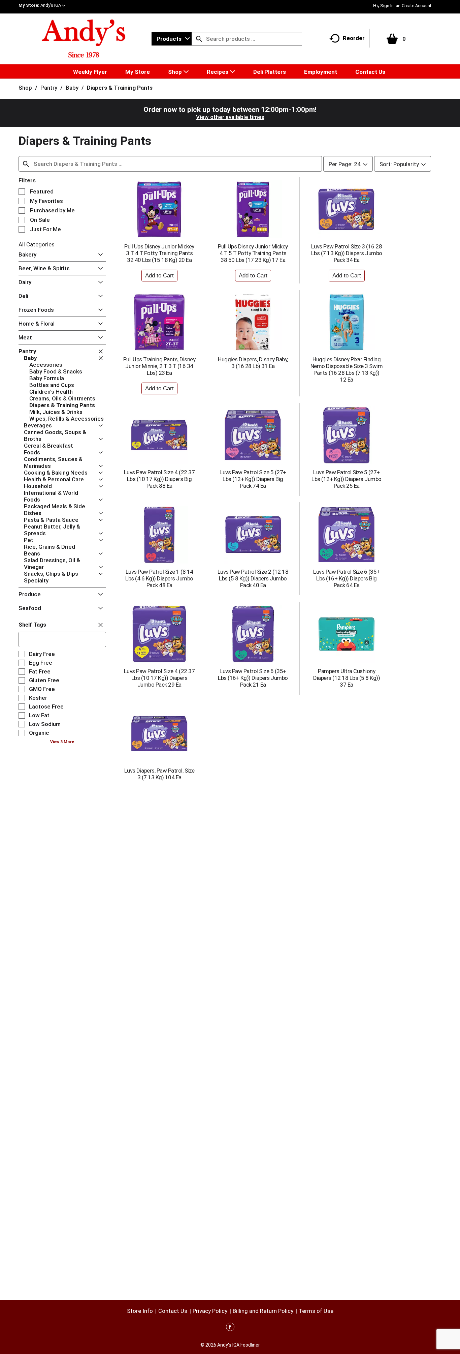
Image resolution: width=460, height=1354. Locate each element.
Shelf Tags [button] (32, 625)
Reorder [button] (354, 38)
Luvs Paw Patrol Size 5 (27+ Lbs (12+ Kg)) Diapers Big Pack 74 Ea (253, 479)
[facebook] (230, 1328)
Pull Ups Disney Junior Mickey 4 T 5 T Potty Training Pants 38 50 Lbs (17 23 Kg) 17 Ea (253, 253)
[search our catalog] (199, 39)
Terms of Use (316, 1310)
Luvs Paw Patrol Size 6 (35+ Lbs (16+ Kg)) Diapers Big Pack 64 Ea (346, 578)
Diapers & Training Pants (120, 87)
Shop (25, 87)
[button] (52, 5)
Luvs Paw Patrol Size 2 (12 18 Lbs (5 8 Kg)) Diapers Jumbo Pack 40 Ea (253, 578)
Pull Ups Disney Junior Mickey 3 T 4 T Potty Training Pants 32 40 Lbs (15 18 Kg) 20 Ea (159, 253)
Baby (72, 87)
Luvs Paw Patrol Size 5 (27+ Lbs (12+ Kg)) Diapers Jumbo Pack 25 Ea (346, 479)
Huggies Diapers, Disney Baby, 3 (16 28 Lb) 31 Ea (253, 362)
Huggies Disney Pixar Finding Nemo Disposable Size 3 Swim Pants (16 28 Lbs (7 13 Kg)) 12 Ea (346, 369)
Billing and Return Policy (263, 1310)
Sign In (387, 5)
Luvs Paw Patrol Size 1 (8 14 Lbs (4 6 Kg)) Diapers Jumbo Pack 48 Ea (159, 578)
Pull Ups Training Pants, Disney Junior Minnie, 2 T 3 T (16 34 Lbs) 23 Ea (159, 366)
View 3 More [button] (62, 742)
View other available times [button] (230, 117)
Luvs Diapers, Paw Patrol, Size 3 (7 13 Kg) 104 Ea (159, 774)
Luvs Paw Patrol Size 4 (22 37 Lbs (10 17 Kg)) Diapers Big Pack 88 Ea (159, 479)
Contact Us (172, 1310)
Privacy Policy (210, 1310)
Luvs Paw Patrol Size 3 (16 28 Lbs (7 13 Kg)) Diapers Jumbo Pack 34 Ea (346, 253)
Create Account (416, 5)
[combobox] (172, 39)
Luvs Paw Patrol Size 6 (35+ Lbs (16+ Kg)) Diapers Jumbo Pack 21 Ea (253, 678)
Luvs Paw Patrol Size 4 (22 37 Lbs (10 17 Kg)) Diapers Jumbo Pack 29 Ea (159, 678)
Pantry (48, 87)
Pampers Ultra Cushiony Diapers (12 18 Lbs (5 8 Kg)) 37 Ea (346, 678)
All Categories (37, 244)
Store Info (140, 1310)
